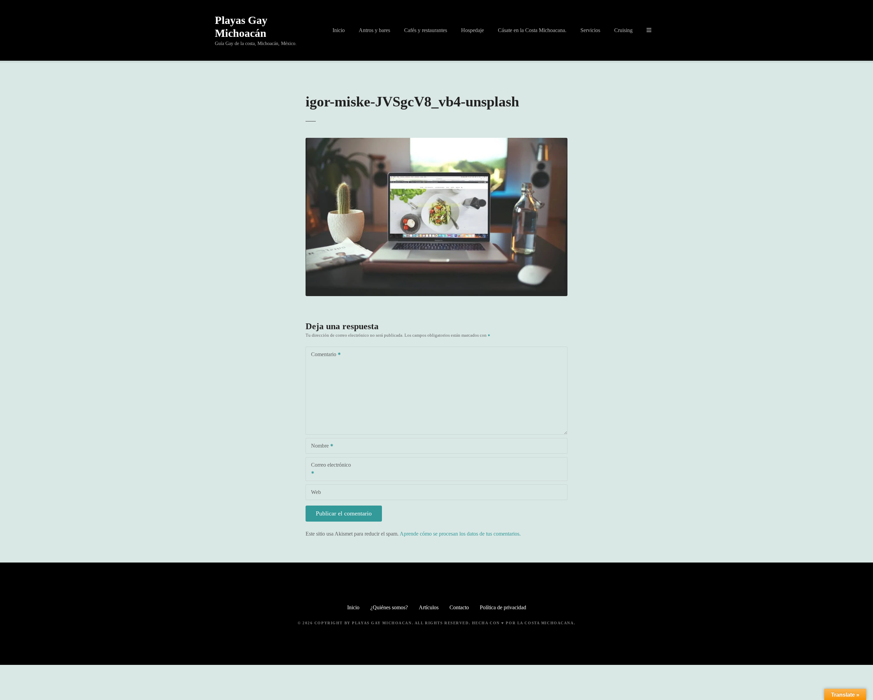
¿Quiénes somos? (389, 607)
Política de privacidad (503, 607)
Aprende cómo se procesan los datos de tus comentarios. (460, 534)
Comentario (322, 355)
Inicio (338, 30)
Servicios (590, 30)
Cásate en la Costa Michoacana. (532, 30)
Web (316, 492)
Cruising (623, 30)
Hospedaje (472, 30)
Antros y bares (374, 30)
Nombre (318, 446)
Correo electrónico (328, 469)
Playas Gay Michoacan (382, 623)
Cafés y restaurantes (425, 30)
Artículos (429, 607)
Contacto (459, 607)
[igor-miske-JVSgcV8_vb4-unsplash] (436, 142)
